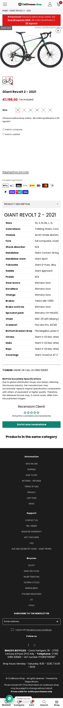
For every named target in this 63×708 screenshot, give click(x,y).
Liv (31, 599)
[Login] (50, 4)
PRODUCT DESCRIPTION (17, 204)
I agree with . (33, 629)
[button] (57, 621)
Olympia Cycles (31, 582)
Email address (11, 621)
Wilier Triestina (31, 576)
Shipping (31, 469)
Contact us (31, 520)
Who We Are (32, 463)
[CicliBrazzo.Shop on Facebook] (28, 645)
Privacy (31, 492)
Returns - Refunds (31, 480)
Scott (31, 565)
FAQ (31, 543)
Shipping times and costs (15, 172)
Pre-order (31, 526)
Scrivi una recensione (31, 424)
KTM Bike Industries (31, 594)
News (31, 503)
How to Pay (31, 475)
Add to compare (13, 129)
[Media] (58, 30)
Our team (31, 498)
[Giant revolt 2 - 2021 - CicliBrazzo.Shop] (31, 49)
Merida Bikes (31, 588)
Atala (31, 605)
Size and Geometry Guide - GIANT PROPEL (32, 548)
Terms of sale (32, 486)
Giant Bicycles (31, 571)
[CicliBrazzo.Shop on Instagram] (35, 645)
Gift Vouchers (31, 537)
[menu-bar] (7, 4)
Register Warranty (31, 531)
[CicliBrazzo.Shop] (30, 4)
